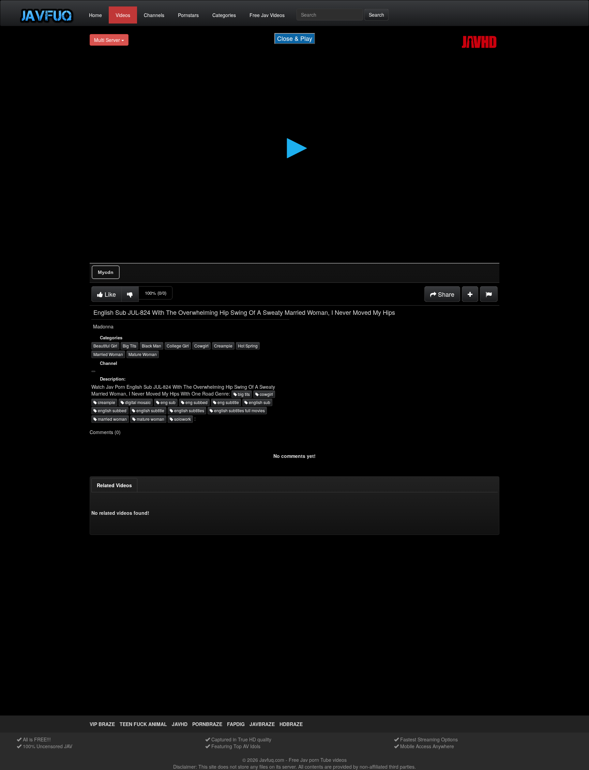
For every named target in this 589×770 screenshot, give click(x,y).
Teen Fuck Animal (143, 724)
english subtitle (149, 410)
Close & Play (294, 38)
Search (376, 14)
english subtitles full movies (239, 410)
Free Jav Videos (267, 15)
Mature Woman (143, 354)
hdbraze (291, 724)
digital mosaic (137, 402)
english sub (259, 402)
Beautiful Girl (105, 346)
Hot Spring (248, 346)
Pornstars (188, 15)
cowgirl (266, 394)
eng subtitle (227, 402)
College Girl (178, 346)
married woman (112, 419)
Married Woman (108, 354)
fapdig (236, 724)
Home (95, 15)
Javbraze (262, 724)
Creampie (223, 346)
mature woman (150, 419)
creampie (106, 402)
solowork (182, 419)
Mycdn (106, 272)
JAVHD (179, 724)
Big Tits (129, 346)
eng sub (168, 402)
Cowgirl (201, 346)
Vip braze (102, 724)
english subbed (111, 410)
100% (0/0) (155, 293)
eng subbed (196, 402)
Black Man (151, 346)
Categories (224, 15)
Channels (154, 15)
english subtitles (188, 410)
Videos (123, 15)
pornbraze (207, 724)
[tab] (114, 485)
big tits (243, 394)
